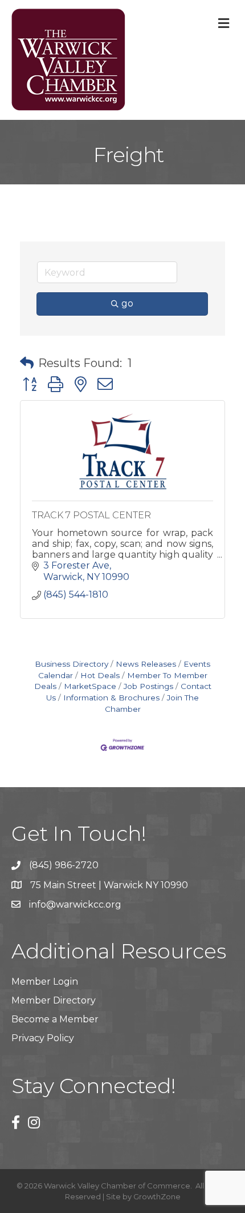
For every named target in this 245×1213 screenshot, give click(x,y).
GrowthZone (157, 1196)
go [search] (127, 303)
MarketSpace (90, 686)
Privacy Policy (42, 1038)
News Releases (146, 663)
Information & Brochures (111, 697)
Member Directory (53, 1000)
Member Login (44, 981)
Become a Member (55, 1019)
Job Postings (148, 686)
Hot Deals (100, 675)
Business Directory (71, 663)
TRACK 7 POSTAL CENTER (91, 515)
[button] (27, 363)
